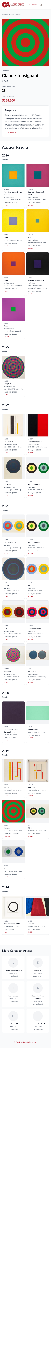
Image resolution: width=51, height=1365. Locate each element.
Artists (18, 15)
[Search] (41, 4)
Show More (9, 132)
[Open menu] (46, 4)
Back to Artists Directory (26, 1042)
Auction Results (8, 15)
